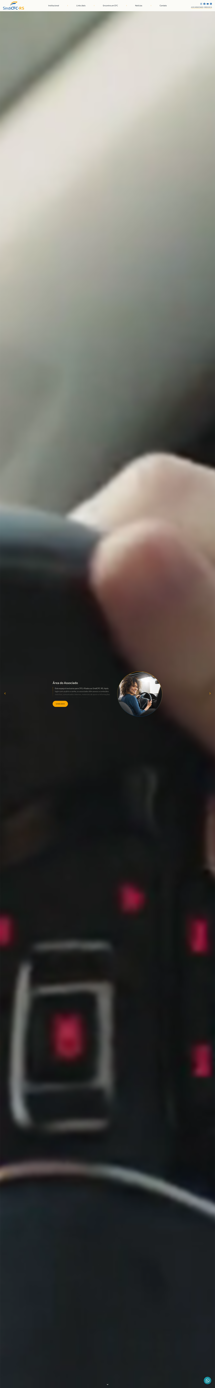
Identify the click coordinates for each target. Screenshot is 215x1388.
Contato (163, 5)
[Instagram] (201, 4)
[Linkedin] (211, 4)
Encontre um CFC (110, 5)
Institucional (53, 5)
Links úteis (80, 5)
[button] (5, 693)
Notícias (138, 5)
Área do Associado (195, 7)
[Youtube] (208, 4)
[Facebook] (204, 4)
